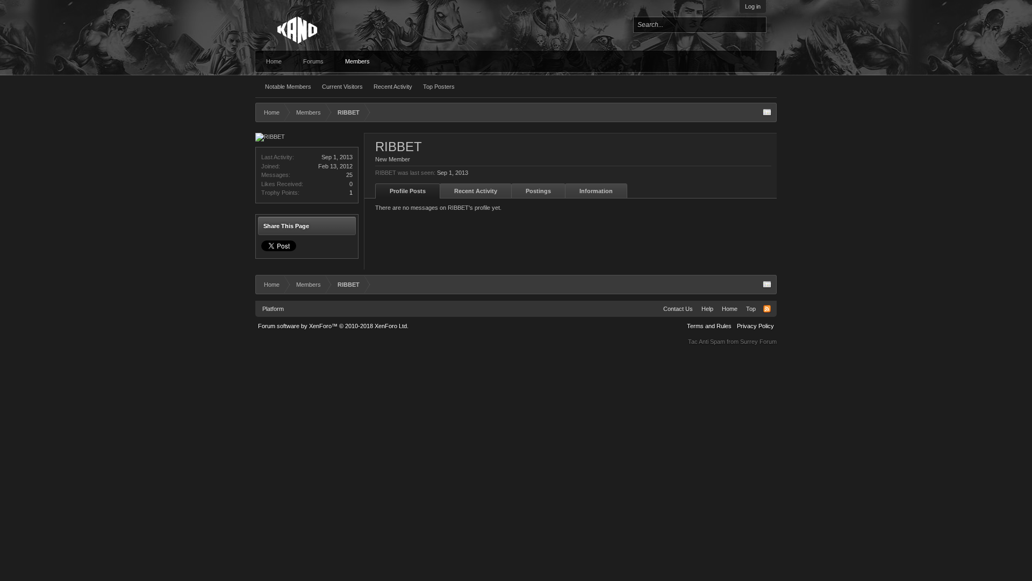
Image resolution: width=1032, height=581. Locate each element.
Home (274, 61)
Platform (273, 309)
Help (707, 309)
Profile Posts (408, 191)
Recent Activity (393, 86)
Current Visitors (342, 86)
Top (751, 309)
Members (357, 61)
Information (596, 191)
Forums (313, 61)
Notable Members (288, 86)
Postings (538, 191)
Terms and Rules (709, 326)
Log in (753, 6)
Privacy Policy (755, 326)
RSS (767, 308)
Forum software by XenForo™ (333, 326)
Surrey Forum (758, 341)
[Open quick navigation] (767, 112)
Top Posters (439, 86)
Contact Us (678, 309)
